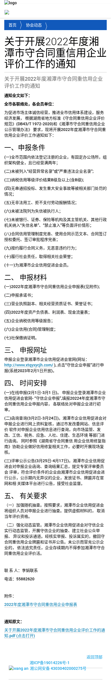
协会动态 (34, 25)
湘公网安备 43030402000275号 (58, 668)
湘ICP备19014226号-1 (50, 662)
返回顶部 (94, 657)
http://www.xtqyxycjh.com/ (29, 365)
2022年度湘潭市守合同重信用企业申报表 (40, 604)
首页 (13, 25)
